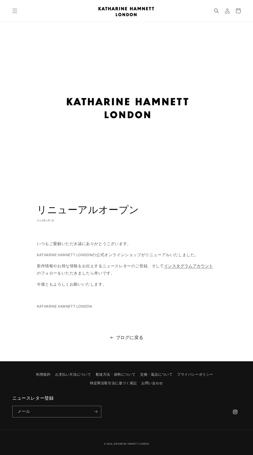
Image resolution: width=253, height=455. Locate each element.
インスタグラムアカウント (188, 266)
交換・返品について (156, 374)
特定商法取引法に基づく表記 (113, 383)
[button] (14, 10)
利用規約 (43, 374)
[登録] (95, 411)
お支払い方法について (73, 374)
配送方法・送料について (116, 374)
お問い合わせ (152, 383)
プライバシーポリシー (195, 374)
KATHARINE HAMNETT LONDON (131, 443)
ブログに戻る (130, 337)
